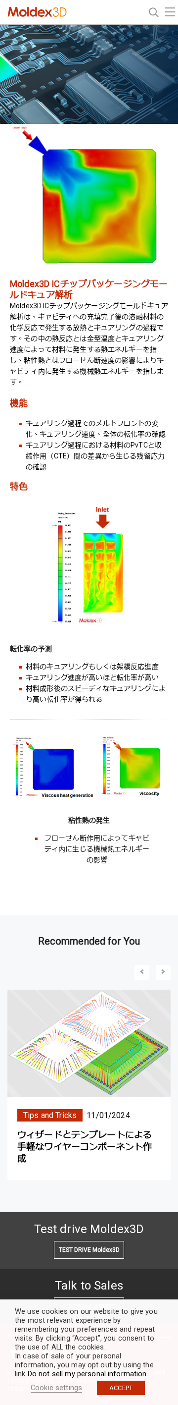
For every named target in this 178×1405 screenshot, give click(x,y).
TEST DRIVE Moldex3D (89, 1249)
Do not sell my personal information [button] (87, 1373)
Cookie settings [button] (56, 1387)
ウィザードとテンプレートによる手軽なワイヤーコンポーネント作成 (84, 1146)
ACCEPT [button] (121, 1388)
